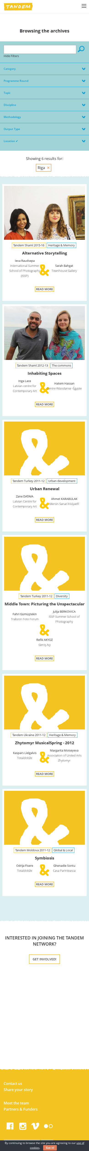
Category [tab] (10, 69)
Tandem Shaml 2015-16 (28, 245)
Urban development (62, 481)
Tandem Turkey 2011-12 (28, 481)
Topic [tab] (7, 93)
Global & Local (63, 850)
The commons (61, 365)
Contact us (13, 1083)
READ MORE (44, 289)
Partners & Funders (21, 1109)
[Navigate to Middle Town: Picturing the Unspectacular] (44, 564)
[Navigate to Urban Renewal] (44, 449)
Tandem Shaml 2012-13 (32, 365)
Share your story (18, 1089)
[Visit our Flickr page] (48, 1125)
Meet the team (16, 1103)
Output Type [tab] (12, 129)
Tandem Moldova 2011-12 (32, 850)
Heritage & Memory (61, 245)
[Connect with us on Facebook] (10, 1125)
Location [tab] (11, 141)
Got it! (50, 1148)
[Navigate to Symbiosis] (44, 818)
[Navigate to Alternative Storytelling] (44, 213)
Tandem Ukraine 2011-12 (28, 735)
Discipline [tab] (10, 105)
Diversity (62, 596)
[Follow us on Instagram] (22, 1125)
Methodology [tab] (12, 117)
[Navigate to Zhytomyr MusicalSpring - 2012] (44, 703)
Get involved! (44, 959)
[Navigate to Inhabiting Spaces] (44, 334)
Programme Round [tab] (16, 81)
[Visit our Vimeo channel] (35, 1125)
